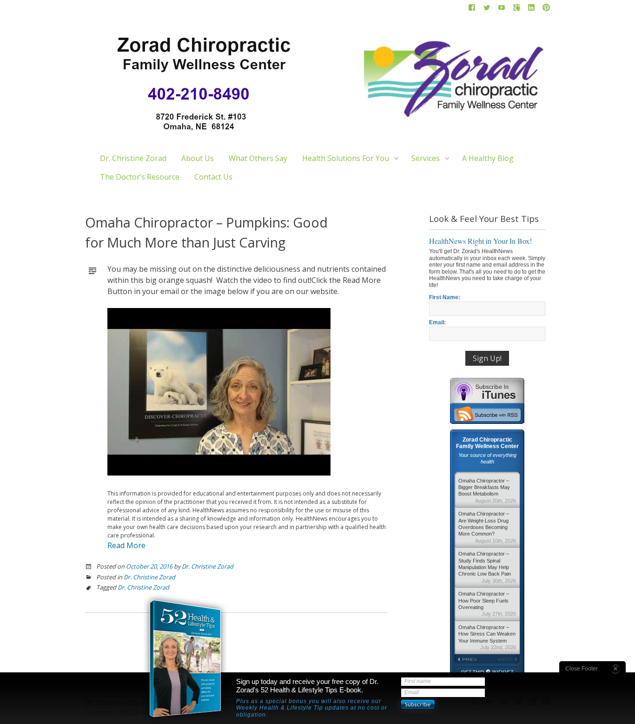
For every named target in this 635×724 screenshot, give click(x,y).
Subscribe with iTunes (487, 390)
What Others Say (258, 158)
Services (425, 158)
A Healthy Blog (488, 158)
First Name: (444, 297)
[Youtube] (501, 9)
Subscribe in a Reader (487, 413)
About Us (197, 158)
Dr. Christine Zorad (133, 158)
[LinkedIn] (531, 9)
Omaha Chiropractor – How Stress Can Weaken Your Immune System (487, 637)
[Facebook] (472, 9)
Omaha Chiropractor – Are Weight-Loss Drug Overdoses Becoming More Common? (487, 527)
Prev (471, 659)
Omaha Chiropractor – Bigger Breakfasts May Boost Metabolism (487, 490)
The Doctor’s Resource (139, 177)
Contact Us (213, 177)
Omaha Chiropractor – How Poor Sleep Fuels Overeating (487, 604)
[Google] (516, 9)
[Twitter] (486, 9)
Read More (126, 545)
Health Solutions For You (345, 158)
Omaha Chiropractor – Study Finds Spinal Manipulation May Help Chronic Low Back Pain (487, 567)
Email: (437, 322)
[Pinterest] (546, 9)
